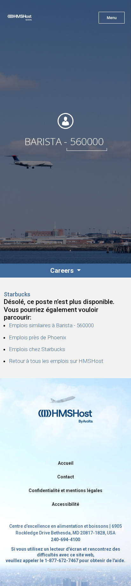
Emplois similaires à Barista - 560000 (51, 325)
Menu (112, 18)
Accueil (65, 463)
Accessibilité (65, 504)
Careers (62, 270)
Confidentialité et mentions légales (65, 490)
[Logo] (31, 19)
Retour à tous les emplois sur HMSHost (56, 361)
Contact (65, 476)
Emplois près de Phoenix (37, 337)
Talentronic (75, 569)
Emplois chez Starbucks (37, 349)
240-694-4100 (65, 539)
